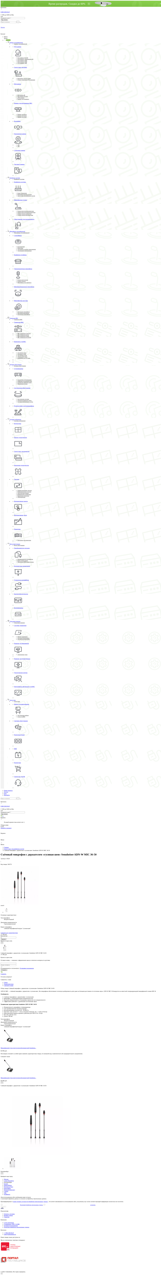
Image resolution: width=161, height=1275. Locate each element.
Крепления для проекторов (24, 540)
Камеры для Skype (22, 114)
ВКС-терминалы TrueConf (24, 333)
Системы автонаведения (23, 639)
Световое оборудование (21, 721)
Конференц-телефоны (20, 255)
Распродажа (17, 762)
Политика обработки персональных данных (16, 1227)
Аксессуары (12, 700)
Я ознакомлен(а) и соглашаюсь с (23, 1205)
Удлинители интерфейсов (21, 580)
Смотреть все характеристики (9, 933)
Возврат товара (8, 1215)
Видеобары (17, 121)
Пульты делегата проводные (24, 213)
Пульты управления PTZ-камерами (26, 79)
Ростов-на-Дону (8, 1187)
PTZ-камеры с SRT (22, 63)
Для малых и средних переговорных (26, 249)
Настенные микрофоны (23, 313)
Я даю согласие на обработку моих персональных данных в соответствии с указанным (71, 1205)
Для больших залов (22, 356)
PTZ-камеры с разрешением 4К (25, 59)
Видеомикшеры (18, 608)
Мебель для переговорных (21, 704)
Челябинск (7, 1194)
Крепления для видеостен (21, 465)
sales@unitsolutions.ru (10, 1234)
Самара (6, 1191)
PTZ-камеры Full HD (22, 58)
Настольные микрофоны (23, 311)
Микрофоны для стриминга (24, 282)
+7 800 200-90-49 (9, 1233)
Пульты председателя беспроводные (26, 212)
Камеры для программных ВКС (23, 103)
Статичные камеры (19, 150)
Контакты (7, 795)
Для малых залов (21, 354)
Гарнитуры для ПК (19, 776)
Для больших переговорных (24, 250)
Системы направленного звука (25, 401)
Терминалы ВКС (13, 318)
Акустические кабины (23, 715)
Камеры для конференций (16, 42)
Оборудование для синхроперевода (24, 219)
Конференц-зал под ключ (23, 358)
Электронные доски (22, 654)
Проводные (20, 248)
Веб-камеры (17, 84)
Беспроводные (21, 246)
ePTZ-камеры (20, 97)
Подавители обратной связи (24, 382)
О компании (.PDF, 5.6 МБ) (12, 1224)
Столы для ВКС (21, 716)
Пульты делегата (21, 281)
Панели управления (22, 636)
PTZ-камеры (17, 46)
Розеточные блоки (19, 735)
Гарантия (6, 1217)
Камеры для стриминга (23, 99)
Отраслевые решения (14, 621)
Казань (6, 1184)
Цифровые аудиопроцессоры (24, 381)
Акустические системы (23, 399)
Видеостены (17, 423)
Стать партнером (9, 1222)
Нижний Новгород (9, 1190)
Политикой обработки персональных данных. (31, 1205)
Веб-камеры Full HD (22, 96)
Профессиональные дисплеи (24, 490)
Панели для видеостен (20, 437)
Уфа (5, 1193)
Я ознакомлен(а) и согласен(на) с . (17, 968)
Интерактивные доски (20, 515)
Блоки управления (22, 193)
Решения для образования (21, 643)
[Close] (2, 1083)
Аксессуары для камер (20, 67)
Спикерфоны (18, 235)
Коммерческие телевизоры (24, 494)
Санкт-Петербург (9, 1180)
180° (18, 145)
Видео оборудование (14, 544)
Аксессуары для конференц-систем (26, 195)
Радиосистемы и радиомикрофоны (24, 406)
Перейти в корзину (6, 828)
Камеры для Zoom (21, 117)
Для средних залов (22, 355)
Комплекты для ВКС (20, 341)
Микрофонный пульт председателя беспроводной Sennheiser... (18, 1048)
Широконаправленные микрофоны (24, 286)
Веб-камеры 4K (21, 95)
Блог (5, 793)
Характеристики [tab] (9, 984)
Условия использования (11, 1225)
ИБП (15, 748)
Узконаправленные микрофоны (23, 269)
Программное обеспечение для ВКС (24, 686)
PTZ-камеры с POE (22, 60)
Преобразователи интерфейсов (25, 559)
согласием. (93, 1205)
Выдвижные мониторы (23, 495)
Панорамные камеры (20, 134)
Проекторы (17, 529)
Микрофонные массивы (21, 300)
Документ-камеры (19, 164)
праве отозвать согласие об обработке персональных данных (30, 1201)
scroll (2, 1208)
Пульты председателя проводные (25, 211)
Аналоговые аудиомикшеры (24, 379)
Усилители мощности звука (24, 400)
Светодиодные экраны (23, 493)
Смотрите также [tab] (8, 985)
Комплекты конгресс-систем (24, 194)
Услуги (6, 792)
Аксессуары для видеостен (21, 451)
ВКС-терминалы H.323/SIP (24, 337)
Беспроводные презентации (22, 566)
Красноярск (7, 1188)
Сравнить (3, 974)
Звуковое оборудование (15, 364)
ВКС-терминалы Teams (23, 336)
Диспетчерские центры (20, 672)
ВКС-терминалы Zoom (23, 334)
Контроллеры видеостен (21, 594)
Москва (6, 1179)
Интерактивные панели (21, 501)
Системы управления (20, 625)
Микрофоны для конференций (17, 231)
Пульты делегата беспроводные (25, 215)
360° (18, 146)
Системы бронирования (23, 638)
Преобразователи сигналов (22, 548)
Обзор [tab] (6, 982)
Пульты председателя (22, 280)
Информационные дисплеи (24, 491)
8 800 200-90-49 (5, 12)
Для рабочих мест (21, 352)
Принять (3, 1206)
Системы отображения (15, 419)
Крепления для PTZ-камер (24, 78)
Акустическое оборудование (22, 388)
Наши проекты (8, 790)
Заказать (3, 939)
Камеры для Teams (22, 115)
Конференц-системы (14, 178)
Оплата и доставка (9, 1214)
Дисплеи (16, 479)
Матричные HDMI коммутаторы (25, 562)
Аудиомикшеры (18, 368)
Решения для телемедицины (22, 658)
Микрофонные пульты (20, 200)
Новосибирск (8, 1185)
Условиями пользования (27, 968)
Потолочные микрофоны (23, 314)
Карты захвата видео (22, 560)
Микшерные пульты (22, 384)
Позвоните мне (5, 18)
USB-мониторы (21, 497)
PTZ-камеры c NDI (22, 62)
